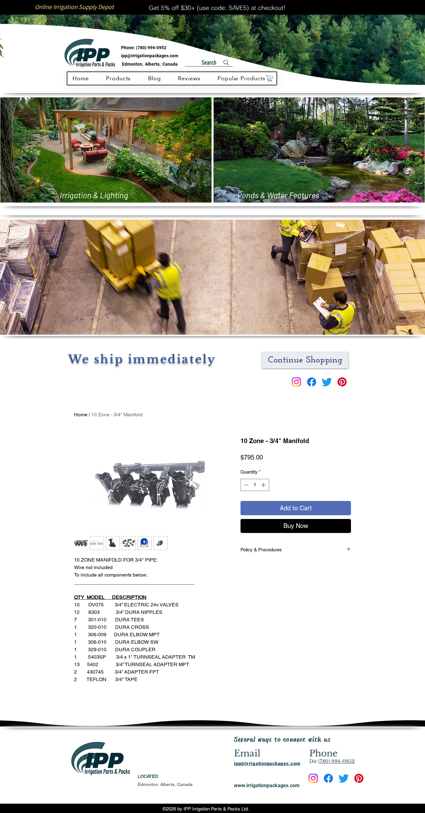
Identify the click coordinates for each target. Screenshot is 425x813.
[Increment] (264, 485)
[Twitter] (327, 382)
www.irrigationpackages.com (267, 785)
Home (80, 415)
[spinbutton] (255, 485)
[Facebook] (312, 382)
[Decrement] (245, 485)
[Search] (226, 62)
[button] (270, 78)
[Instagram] (296, 382)
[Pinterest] (342, 382)
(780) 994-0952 (151, 47)
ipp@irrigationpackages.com (149, 55)
